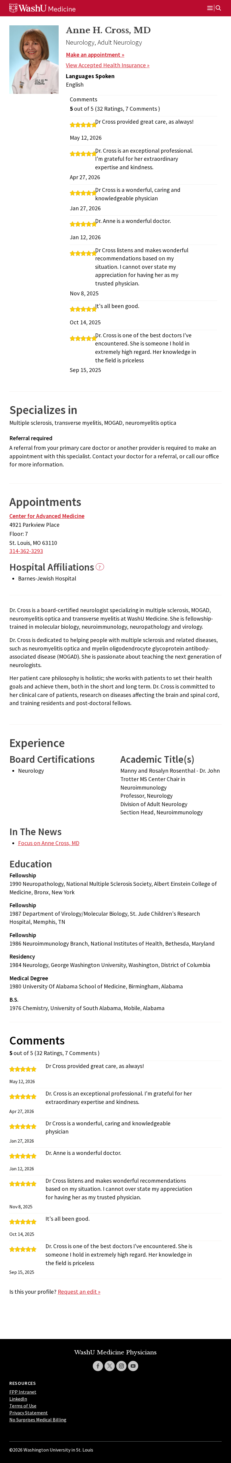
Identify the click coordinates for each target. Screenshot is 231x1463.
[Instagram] (121, 1366)
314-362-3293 (26, 551)
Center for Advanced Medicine (47, 516)
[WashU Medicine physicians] (51, 8)
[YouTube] (133, 1366)
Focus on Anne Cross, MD (48, 843)
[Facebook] (98, 1366)
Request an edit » (79, 1291)
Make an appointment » (95, 54)
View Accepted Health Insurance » (107, 65)
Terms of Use (22, 1406)
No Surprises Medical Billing (37, 1420)
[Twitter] (109, 1366)
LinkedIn (18, 1399)
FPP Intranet (22, 1392)
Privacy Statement (28, 1413)
